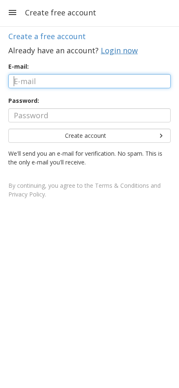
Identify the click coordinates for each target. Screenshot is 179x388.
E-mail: (18, 66)
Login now (119, 50)
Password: (23, 100)
